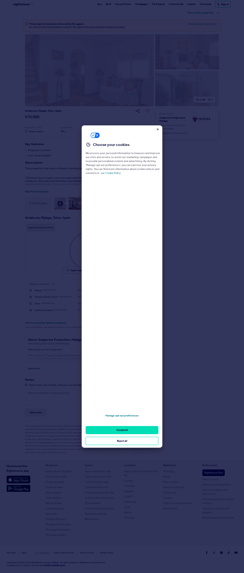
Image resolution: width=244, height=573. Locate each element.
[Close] (157, 129)
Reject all (122, 440)
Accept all (122, 430)
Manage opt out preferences (122, 415)
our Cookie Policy (111, 173)
